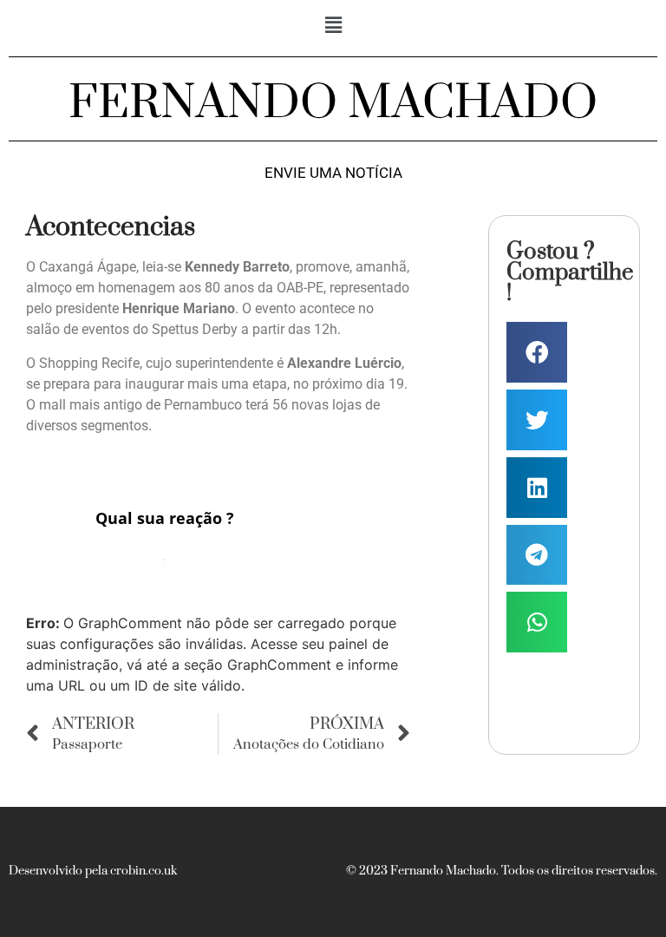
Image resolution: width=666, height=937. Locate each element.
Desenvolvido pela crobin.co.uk (93, 871)
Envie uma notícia (333, 173)
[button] (333, 25)
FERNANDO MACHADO (333, 103)
